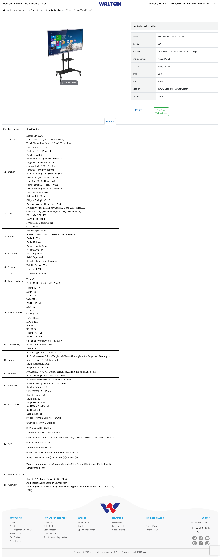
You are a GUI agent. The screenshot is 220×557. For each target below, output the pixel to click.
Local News (117, 522)
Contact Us (49, 522)
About (12, 526)
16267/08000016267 (200, 522)
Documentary (152, 529)
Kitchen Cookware (18, 10)
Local (80, 526)
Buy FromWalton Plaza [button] (161, 111)
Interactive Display (52, 10)
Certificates (15, 537)
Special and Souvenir (87, 529)
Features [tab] (110, 121)
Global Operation (17, 533)
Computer (35, 10)
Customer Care (50, 533)
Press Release (118, 529)
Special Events (152, 526)
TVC (148, 522)
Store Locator (50, 529)
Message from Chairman (21, 529)
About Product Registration (55, 537)
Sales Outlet (49, 526)
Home (12, 522)
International (83, 522)
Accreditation (15, 540)
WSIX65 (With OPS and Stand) (79, 10)
